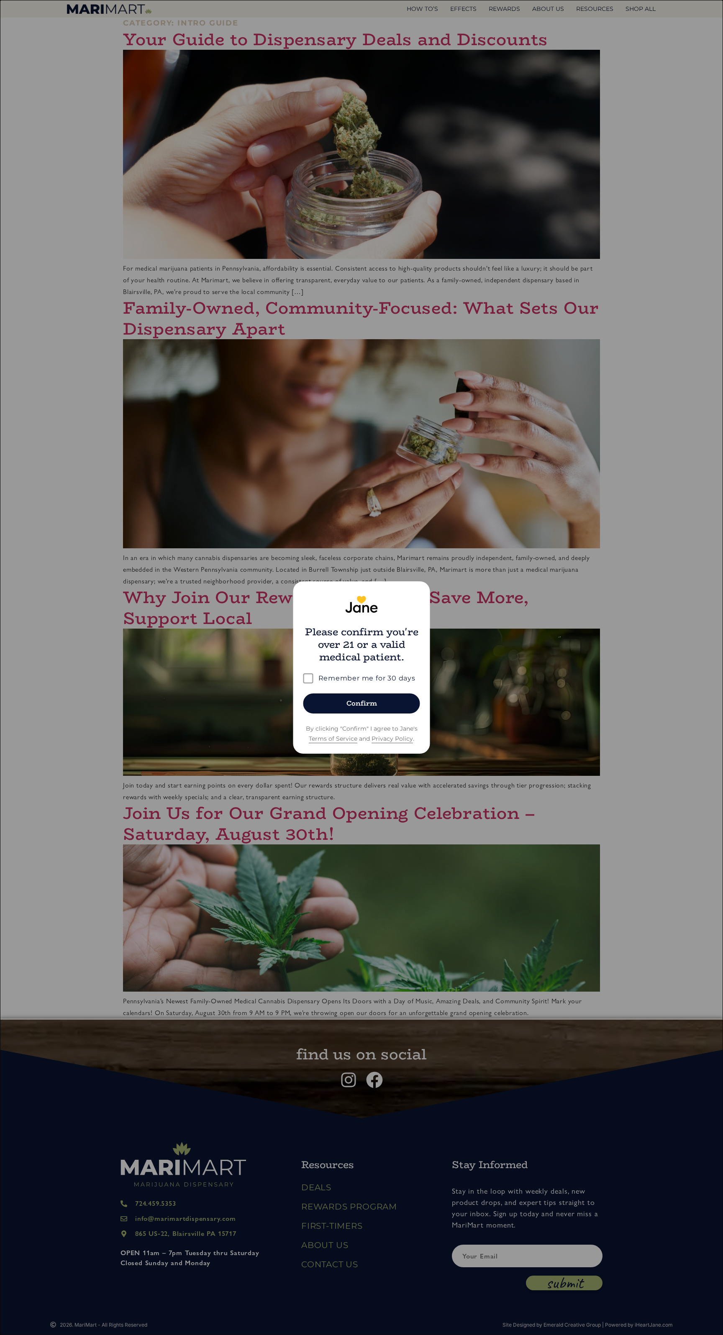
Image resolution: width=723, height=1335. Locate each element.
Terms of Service (333, 738)
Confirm (361, 703)
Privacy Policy (392, 738)
